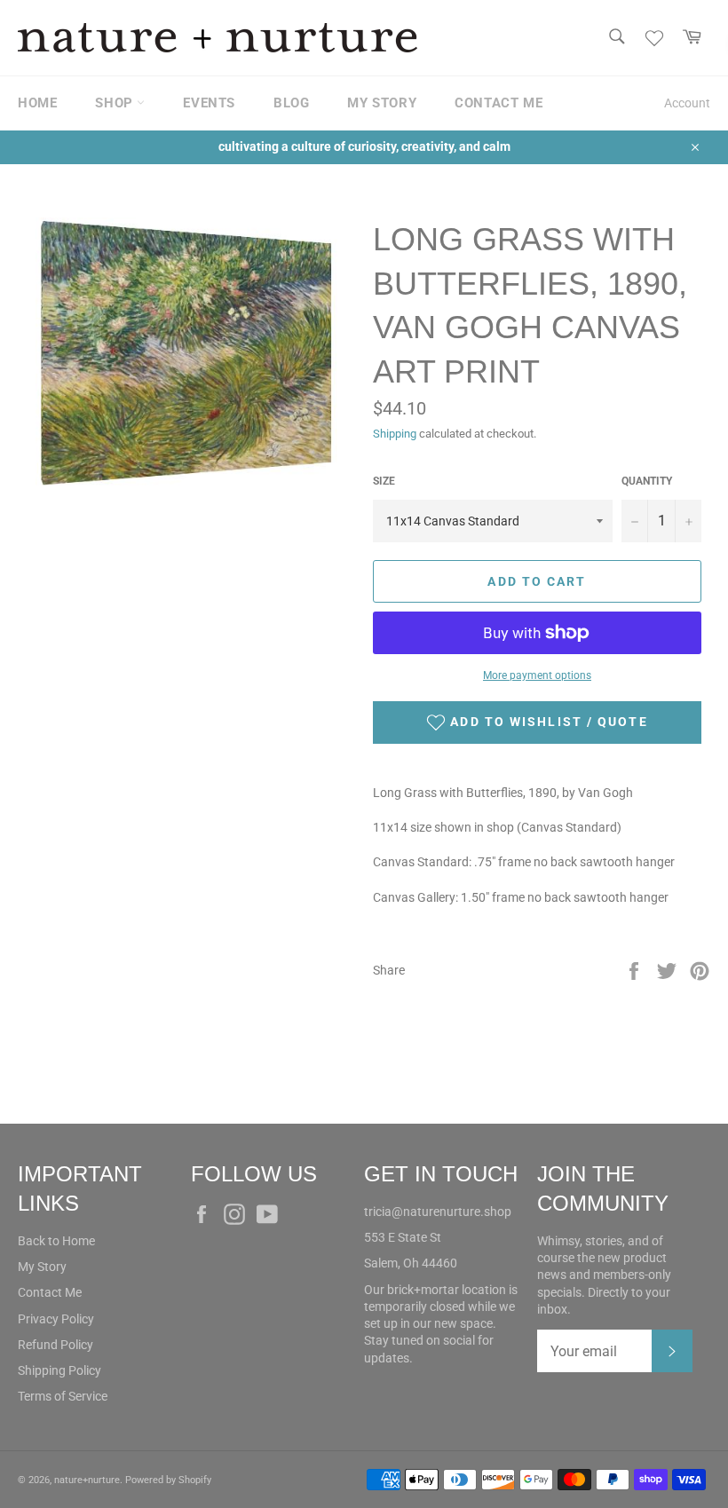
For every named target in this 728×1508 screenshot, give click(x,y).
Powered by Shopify (168, 1480)
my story (381, 103)
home (37, 103)
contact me (498, 103)
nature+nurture (87, 1480)
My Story (42, 1266)
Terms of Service (62, 1396)
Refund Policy (55, 1345)
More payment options (537, 675)
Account (687, 103)
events (209, 103)
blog (291, 103)
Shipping (394, 433)
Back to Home (56, 1241)
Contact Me (50, 1292)
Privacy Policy (56, 1319)
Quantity (646, 481)
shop (116, 103)
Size (384, 481)
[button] (537, 722)
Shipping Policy (59, 1370)
